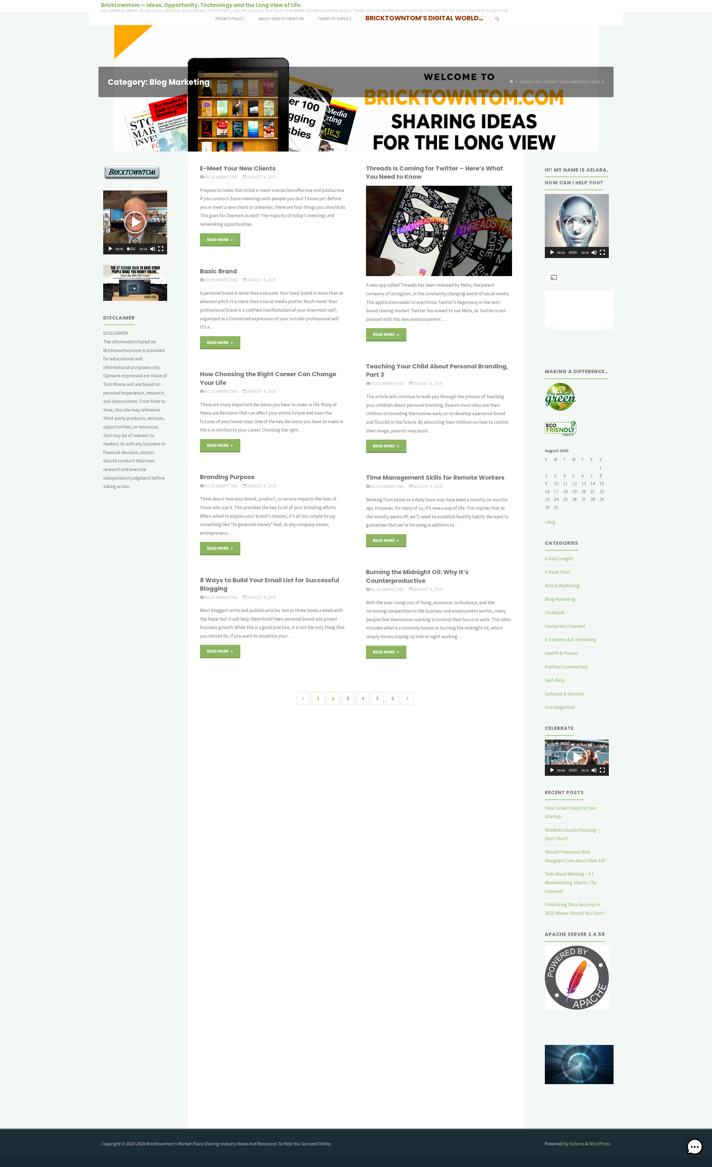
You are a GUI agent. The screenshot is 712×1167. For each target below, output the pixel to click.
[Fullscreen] (161, 249)
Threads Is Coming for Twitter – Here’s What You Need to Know (434, 172)
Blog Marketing (221, 177)
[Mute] (152, 249)
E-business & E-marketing (570, 639)
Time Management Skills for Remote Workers (435, 477)
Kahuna (576, 1144)
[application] (135, 222)
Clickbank (555, 612)
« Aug (550, 522)
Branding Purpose (227, 477)
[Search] (497, 19)
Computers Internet (565, 626)
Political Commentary (566, 667)
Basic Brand (218, 271)
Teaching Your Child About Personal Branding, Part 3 (437, 370)
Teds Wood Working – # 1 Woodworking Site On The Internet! (571, 882)
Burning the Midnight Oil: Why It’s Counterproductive (417, 576)
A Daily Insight (559, 559)
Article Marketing (562, 586)
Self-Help (555, 680)
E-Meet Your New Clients (238, 168)
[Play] (110, 249)
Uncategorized (560, 707)
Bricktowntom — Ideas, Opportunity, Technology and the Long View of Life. (201, 5)
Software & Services (564, 694)
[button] (135, 222)
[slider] (131, 248)
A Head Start (557, 572)
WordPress (599, 1144)
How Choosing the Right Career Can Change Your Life (268, 378)
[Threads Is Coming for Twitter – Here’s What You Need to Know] (463, 231)
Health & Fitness (561, 653)
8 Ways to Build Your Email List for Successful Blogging (269, 584)
